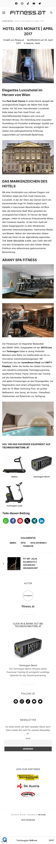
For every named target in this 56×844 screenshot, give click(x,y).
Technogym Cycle (14, 506)
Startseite (7, 21)
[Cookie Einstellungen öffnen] (5, 840)
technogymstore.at (15, 447)
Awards (29, 43)
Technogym (13, 351)
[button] (3, 13)
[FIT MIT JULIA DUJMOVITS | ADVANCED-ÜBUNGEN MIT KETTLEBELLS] (13, 563)
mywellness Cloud (30, 362)
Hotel (37, 43)
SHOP (51, 840)
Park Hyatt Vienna (16, 101)
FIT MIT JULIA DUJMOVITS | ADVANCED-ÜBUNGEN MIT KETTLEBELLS (30, 563)
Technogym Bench (41, 476)
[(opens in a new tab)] (28, 647)
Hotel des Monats (38, 543)
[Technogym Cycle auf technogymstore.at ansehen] (14, 492)
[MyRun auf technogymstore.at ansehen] (14, 463)
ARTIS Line (46, 347)
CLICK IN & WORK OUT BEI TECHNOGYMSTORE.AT (28, 625)
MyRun (14, 476)
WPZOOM (41, 815)
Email (28, 738)
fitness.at (19, 40)
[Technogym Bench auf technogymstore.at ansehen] (41, 463)
